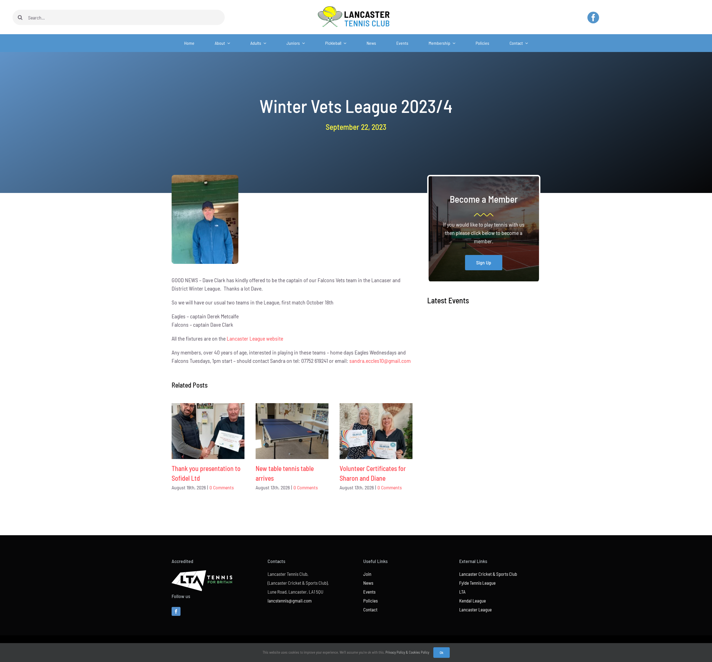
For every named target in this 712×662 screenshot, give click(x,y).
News (368, 583)
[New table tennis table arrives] (292, 431)
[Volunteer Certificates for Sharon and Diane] (376, 431)
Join (367, 574)
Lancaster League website (255, 338)
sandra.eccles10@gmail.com (380, 360)
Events (369, 591)
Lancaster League (475, 609)
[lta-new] (202, 573)
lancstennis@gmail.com (290, 600)
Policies (370, 600)
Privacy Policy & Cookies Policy (407, 652)
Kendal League (472, 600)
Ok (441, 652)
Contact (370, 609)
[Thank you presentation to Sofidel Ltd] (208, 431)
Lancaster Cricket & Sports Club (488, 574)
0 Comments (221, 487)
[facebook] (593, 17)
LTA (462, 591)
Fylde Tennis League (477, 583)
